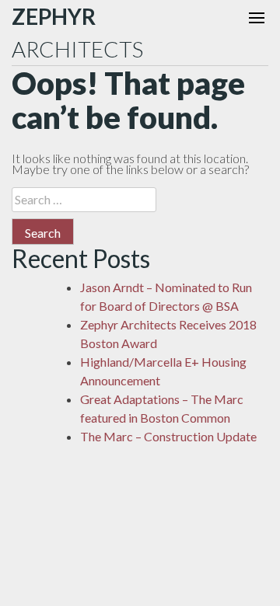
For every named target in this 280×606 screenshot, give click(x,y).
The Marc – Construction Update (168, 436)
